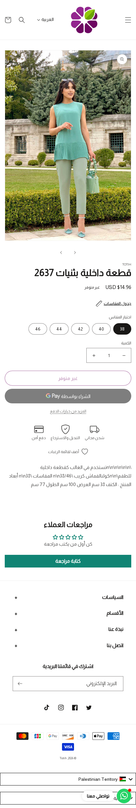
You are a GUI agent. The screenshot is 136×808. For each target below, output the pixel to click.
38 (122, 328)
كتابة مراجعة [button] (68, 561)
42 (80, 328)
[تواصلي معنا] (124, 796)
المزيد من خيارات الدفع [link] (68, 411)
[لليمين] (61, 253)
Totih (63, 758)
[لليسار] (75, 253)
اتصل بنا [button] (115, 645)
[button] (128, 20)
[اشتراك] (20, 683)
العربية (47, 19)
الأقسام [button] (115, 613)
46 (37, 328)
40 (101, 328)
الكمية (126, 343)
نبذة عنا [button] (115, 629)
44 (59, 328)
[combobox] (68, 779)
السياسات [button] (112, 597)
